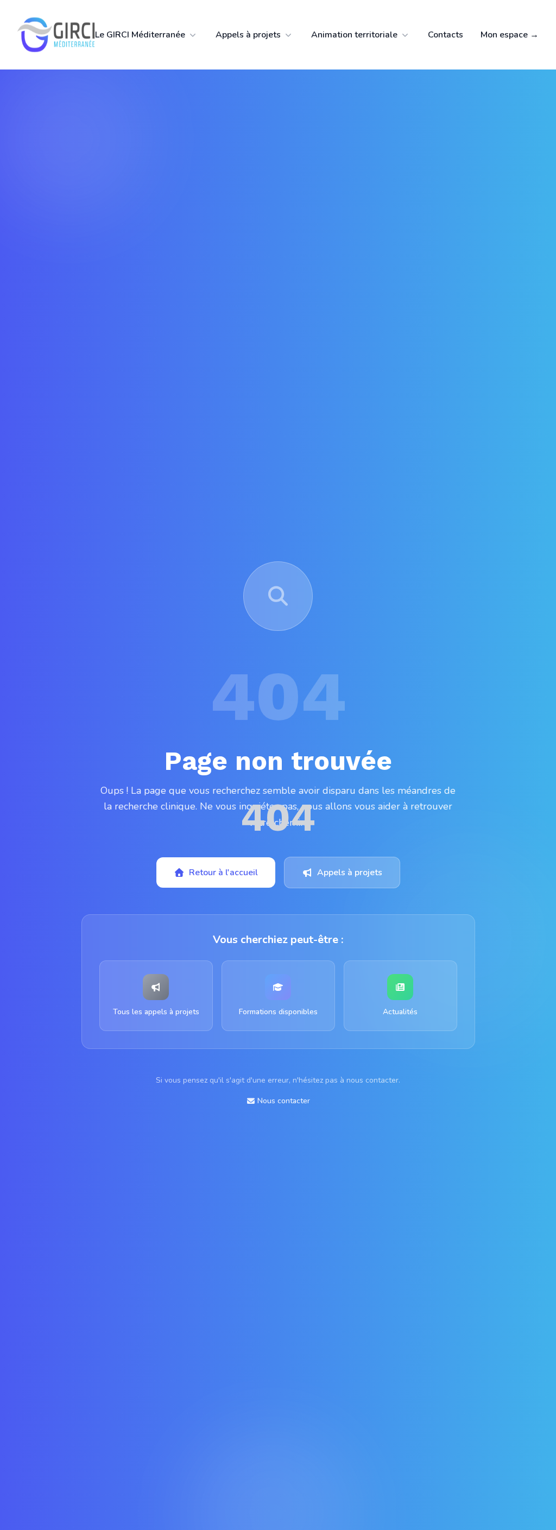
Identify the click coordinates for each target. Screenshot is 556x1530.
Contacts (445, 35)
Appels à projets (248, 35)
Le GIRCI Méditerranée (140, 35)
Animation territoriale (354, 35)
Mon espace (510, 35)
